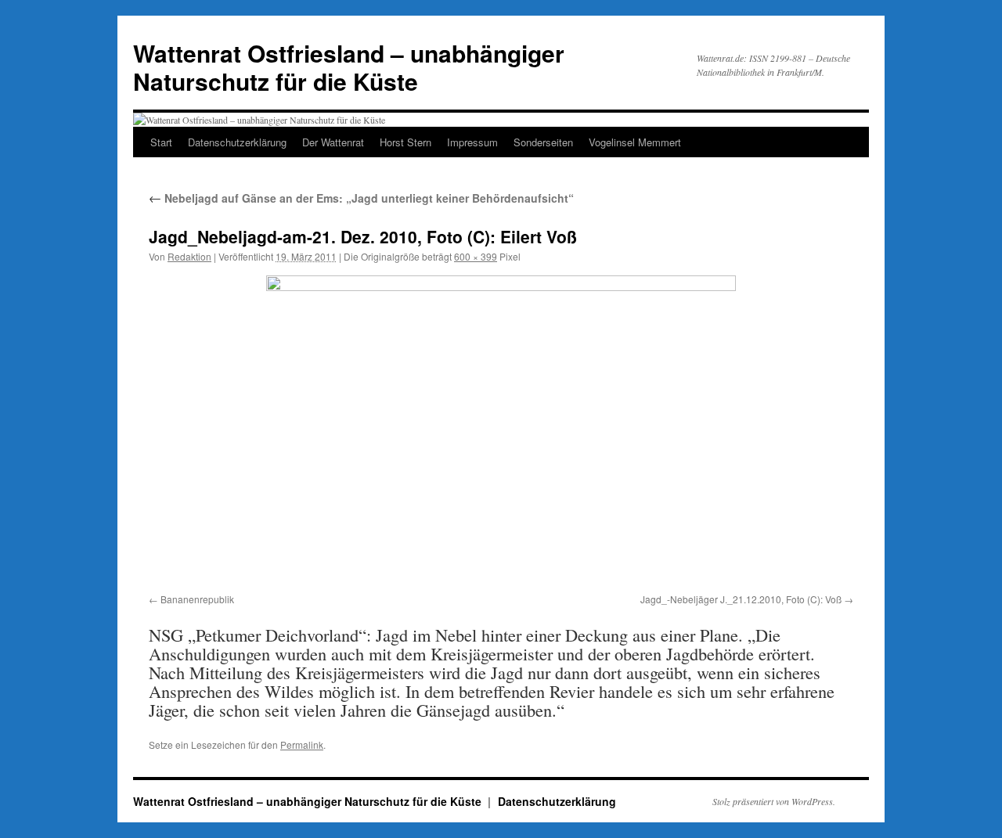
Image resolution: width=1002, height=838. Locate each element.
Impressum (472, 142)
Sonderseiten (543, 142)
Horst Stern (405, 142)
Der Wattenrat (333, 142)
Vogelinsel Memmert (635, 142)
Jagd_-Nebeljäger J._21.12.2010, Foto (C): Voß (741, 599)
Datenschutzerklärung (237, 142)
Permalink (301, 744)
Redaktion (189, 256)
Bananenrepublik (197, 599)
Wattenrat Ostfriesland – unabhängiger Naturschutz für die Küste (348, 67)
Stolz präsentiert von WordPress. (773, 801)
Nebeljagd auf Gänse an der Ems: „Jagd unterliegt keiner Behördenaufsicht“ (361, 198)
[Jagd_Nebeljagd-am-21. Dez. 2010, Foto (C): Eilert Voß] (501, 431)
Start (161, 142)
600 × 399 (475, 256)
